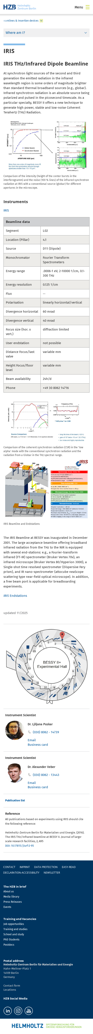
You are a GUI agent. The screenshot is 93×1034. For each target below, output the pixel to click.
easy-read (69, 867)
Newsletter (52, 872)
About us (8, 891)
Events (7, 907)
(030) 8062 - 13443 (46, 775)
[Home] (19, 7)
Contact (9, 867)
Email (32, 740)
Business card (38, 745)
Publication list (15, 800)
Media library (11, 896)
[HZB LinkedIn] (7, 1011)
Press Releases (12, 901)
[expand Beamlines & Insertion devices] (41, 20)
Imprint (25, 867)
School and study (13, 934)
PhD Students (11, 939)
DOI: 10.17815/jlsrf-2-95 (19, 845)
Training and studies (15, 929)
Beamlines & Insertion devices (20, 20)
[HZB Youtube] (28, 1011)
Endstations (15, 596)
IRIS (6, 210)
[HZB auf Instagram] (18, 1011)
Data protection (46, 867)
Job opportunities (13, 924)
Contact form (11, 985)
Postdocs (8, 944)
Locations (9, 989)
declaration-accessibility (21, 872)
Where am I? (15, 33)
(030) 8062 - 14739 (46, 732)
